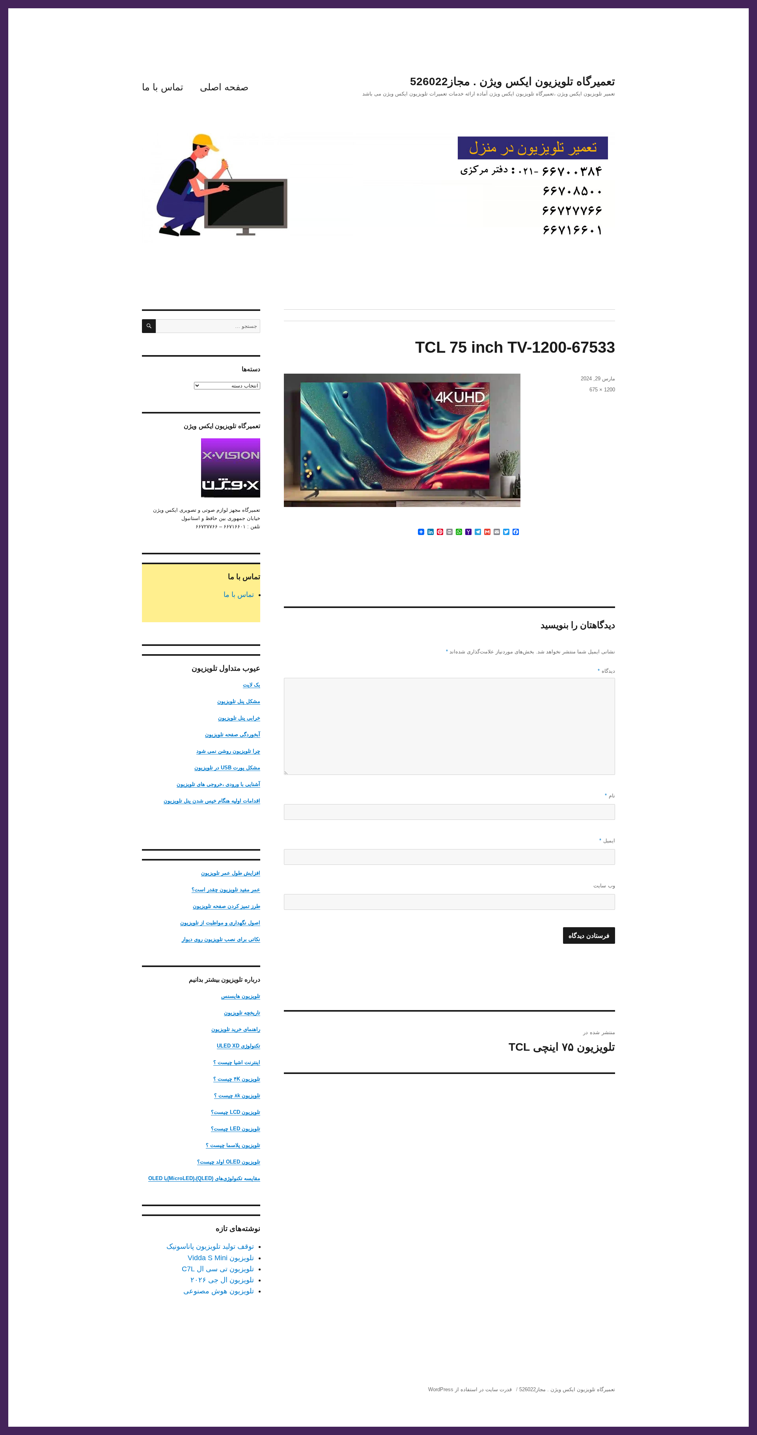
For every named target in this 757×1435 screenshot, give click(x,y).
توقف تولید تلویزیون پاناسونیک (210, 1246)
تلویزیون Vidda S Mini (221, 1258)
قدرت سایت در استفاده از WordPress (470, 1389)
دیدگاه (606, 671)
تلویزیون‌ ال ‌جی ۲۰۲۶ (222, 1280)
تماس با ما (162, 87)
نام (610, 796)
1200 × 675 (602, 390)
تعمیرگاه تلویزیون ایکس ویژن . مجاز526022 (512, 81)
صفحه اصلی (224, 87)
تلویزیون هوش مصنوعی (218, 1291)
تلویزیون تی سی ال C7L (218, 1269)
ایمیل (607, 841)
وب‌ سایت (604, 886)
